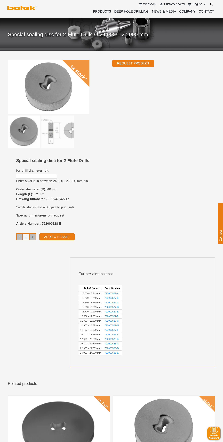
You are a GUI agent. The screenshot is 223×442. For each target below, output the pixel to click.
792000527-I (111, 330)
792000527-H (111, 325)
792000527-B (111, 298)
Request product (133, 63)
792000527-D (111, 307)
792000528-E (111, 352)
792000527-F (111, 316)
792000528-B (111, 339)
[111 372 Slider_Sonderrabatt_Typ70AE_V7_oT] (22, 7)
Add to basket (57, 237)
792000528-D (111, 348)
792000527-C (111, 302)
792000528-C (111, 343)
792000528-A (111, 334)
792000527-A (111, 293)
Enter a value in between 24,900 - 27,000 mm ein (52, 181)
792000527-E (111, 311)
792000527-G (111, 320)
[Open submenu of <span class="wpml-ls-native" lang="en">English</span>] (204, 4)
